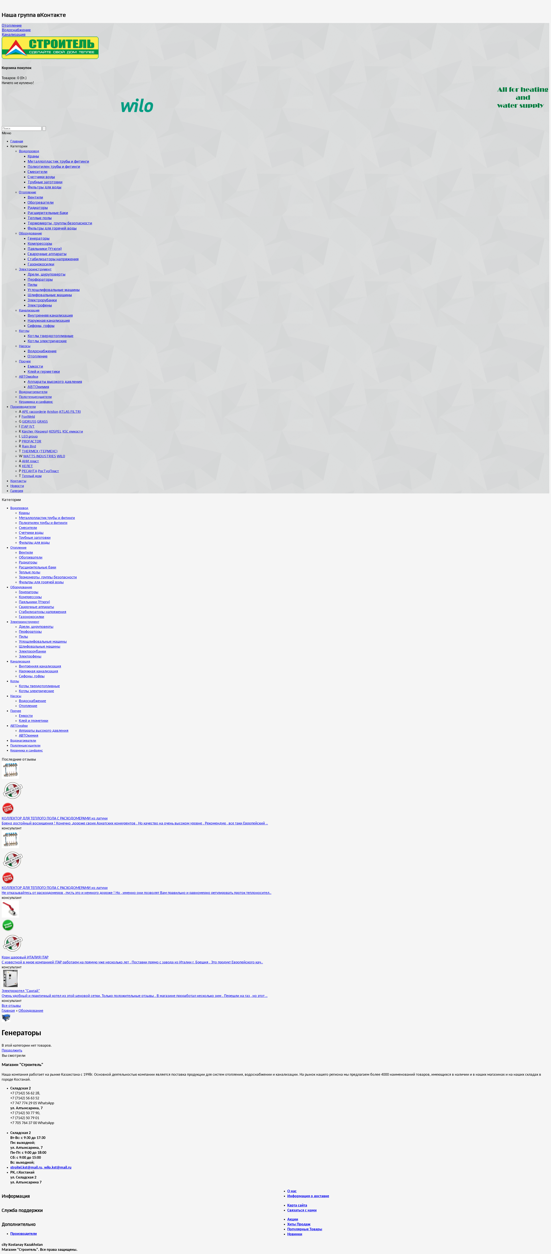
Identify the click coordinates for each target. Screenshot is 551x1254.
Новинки (294, 1234)
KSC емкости (72, 431)
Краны (24, 513)
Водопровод (19, 508)
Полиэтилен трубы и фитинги (43, 523)
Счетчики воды (31, 533)
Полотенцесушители (25, 745)
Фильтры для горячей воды (41, 582)
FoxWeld (28, 416)
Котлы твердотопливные (39, 686)
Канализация (13, 34)
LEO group (30, 436)
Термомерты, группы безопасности (48, 577)
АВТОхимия (28, 736)
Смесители (28, 528)
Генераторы (28, 592)
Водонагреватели (23, 741)
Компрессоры (30, 597)
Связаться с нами (302, 1210)
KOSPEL (55, 431)
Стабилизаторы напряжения (42, 612)
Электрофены (30, 657)
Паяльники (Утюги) (34, 602)
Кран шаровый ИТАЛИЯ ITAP (25, 957)
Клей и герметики (33, 721)
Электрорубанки (32, 652)
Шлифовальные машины (39, 647)
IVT (32, 426)
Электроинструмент (24, 622)
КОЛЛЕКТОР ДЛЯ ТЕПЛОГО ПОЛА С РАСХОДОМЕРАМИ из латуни (55, 818)
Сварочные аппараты (36, 607)
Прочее (15, 711)
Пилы (23, 637)
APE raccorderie (34, 412)
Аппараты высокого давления (43, 731)
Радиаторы (28, 563)
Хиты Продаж (298, 1224)
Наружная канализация (38, 671)
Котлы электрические (36, 691)
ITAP (25, 426)
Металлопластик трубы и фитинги (47, 518)
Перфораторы (30, 632)
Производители (23, 407)
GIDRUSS (29, 421)
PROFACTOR (31, 441)
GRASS (42, 421)
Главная (8, 1011)
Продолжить (12, 1051)
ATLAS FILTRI (70, 412)
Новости (17, 486)
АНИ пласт (30, 461)
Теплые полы (29, 572)
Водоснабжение (16, 30)
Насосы (15, 696)
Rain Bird (29, 446)
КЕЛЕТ (27, 466)
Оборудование (21, 587)
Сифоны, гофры (32, 676)
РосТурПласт (48, 471)
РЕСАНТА (29, 471)
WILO (61, 456)
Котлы (14, 681)
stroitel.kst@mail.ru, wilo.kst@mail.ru (40, 1168)
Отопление (12, 25)
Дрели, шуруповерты (36, 627)
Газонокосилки (31, 617)
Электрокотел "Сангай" (21, 991)
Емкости (26, 716)
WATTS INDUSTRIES (39, 456)
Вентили (26, 553)
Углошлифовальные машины (43, 642)
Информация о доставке (308, 1196)
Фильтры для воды (34, 543)
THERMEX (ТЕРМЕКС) (39, 451)
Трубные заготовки (35, 538)
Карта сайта (297, 1205)
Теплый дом (32, 476)
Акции (292, 1219)
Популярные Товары (304, 1229)
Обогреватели (30, 558)
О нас (292, 1191)
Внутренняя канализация (40, 666)
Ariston (52, 412)
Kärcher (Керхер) (35, 431)
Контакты (18, 481)
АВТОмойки (19, 726)
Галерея (16, 491)
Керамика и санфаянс (26, 750)
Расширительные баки (37, 567)
